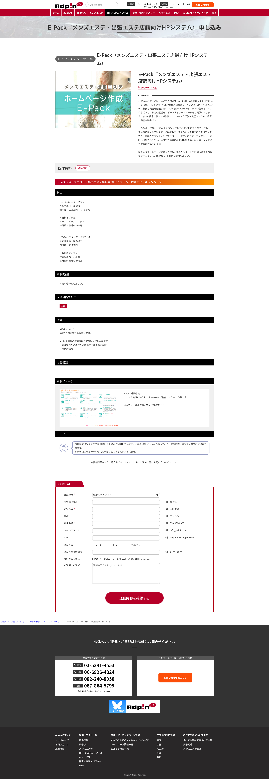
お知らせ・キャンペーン (195, 12)
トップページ (62, 740)
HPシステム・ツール (117, 12)
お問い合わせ (202, 4)
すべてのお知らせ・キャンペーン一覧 (130, 740)
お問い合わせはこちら (175, 677)
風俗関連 (187, 744)
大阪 (159, 744)
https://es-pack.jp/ (147, 87)
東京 (159, 740)
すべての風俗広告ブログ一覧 (197, 740)
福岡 (159, 757)
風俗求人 (81, 12)
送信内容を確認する (134, 597)
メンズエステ (96, 12)
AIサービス (164, 12)
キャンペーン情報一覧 (122, 744)
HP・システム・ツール (75, 58)
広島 (159, 752)
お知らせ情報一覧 (120, 748)
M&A (176, 12)
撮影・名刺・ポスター (143, 12)
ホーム (56, 12)
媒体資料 (82, 168)
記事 (214, 12)
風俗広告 (67, 12)
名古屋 (160, 748)
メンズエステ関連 (192, 748)
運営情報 (59, 748)
